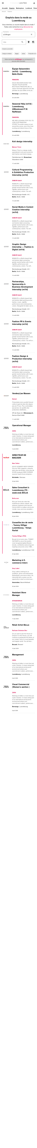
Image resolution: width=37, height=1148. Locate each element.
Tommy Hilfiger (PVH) (19, 536)
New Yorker (16, 463)
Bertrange (15, 94)
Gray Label (15, 568)
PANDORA (15, 80)
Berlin (14, 197)
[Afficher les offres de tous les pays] (33, 42)
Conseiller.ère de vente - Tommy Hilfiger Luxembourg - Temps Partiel (22, 526)
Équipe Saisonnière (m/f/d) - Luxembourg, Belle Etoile (22, 71)
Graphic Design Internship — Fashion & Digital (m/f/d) (22, 247)
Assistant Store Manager (19, 593)
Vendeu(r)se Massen (21, 393)
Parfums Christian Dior (19, 630)
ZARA (14, 431)
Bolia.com (15, 498)
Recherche (6, 32)
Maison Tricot (16, 147)
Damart (14, 399)
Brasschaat (27, 157)
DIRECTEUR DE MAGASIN (19, 456)
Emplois (10, 11)
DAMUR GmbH (17, 180)
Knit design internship (22, 141)
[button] (7, 48)
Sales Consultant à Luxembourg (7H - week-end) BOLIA (20, 490)
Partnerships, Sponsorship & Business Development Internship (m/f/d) (22, 285)
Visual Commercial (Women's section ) (21, 685)
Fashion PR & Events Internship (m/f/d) (21, 322)
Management (18, 654)
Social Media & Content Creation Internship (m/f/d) (22, 209)
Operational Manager (21, 425)
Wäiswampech (28, 413)
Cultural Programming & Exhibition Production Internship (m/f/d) (23, 172)
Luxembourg (16, 131)
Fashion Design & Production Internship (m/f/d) (22, 359)
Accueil (4, 11)
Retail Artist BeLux (20, 624)
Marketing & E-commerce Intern (20, 561)
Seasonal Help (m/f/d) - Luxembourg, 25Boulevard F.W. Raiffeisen (22, 107)
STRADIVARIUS (17, 601)
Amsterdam (16, 582)
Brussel (14, 644)
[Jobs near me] (29, 42)
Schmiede (15, 477)
